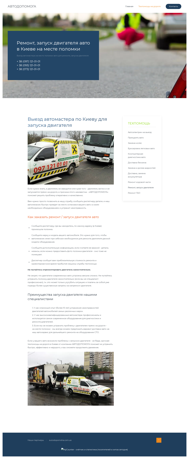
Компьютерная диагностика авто (137, 155)
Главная (129, 6)
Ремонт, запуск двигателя (141, 187)
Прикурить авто (136, 137)
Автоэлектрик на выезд (140, 132)
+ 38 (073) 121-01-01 (28, 69)
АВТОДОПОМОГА (22, 6)
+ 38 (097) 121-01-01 (28, 61)
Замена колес (135, 143)
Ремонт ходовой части (139, 182)
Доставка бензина (137, 162)
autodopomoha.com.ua (60, 440)
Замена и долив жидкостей (141, 168)
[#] (158, 440)
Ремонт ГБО (134, 193)
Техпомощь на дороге (149, 6)
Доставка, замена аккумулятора (137, 175)
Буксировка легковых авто (141, 148)
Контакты (173, 6)
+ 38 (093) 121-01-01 (28, 65)
